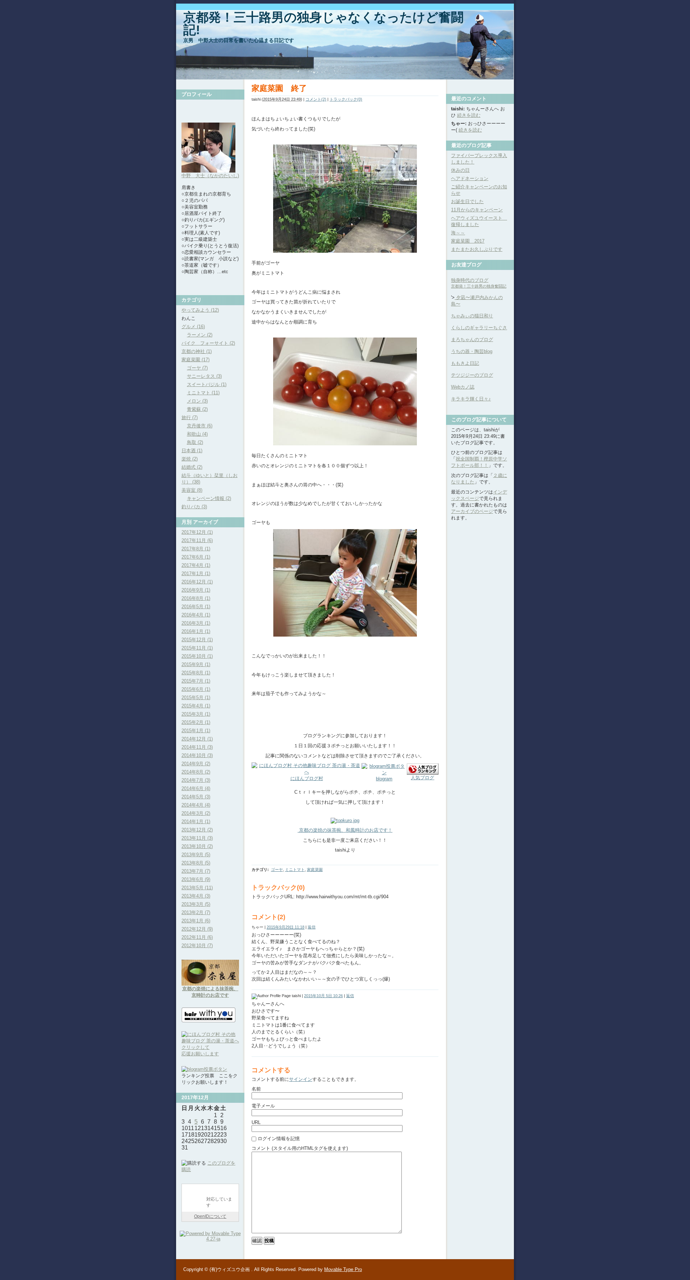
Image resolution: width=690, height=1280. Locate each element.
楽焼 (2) (189, 459)
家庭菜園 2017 (467, 241)
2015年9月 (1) (195, 664)
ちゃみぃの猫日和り (472, 315)
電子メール (263, 1106)
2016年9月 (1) (195, 590)
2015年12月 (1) (197, 639)
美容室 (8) (191, 490)
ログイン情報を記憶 (279, 1138)
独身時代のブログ (478, 282)
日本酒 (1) (191, 450)
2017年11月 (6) (197, 540)
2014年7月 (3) (195, 780)
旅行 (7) (189, 417)
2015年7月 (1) (195, 681)
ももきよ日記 (465, 363)
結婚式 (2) (191, 467)
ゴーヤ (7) (197, 368)
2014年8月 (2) (195, 772)
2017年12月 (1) (197, 532)
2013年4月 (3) (195, 896)
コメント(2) (315, 99)
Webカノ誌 (462, 387)
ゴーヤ (277, 869)
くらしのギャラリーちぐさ (479, 327)
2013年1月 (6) (195, 920)
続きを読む (468, 115)
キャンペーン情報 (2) (209, 498)
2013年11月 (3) (197, 838)
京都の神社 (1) (196, 351)
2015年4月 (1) (195, 705)
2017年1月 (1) (195, 573)
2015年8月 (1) (195, 672)
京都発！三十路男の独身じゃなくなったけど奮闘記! (323, 23)
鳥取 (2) (195, 442)
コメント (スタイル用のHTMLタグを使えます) (300, 1148)
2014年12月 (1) (197, 739)
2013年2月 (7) (195, 912)
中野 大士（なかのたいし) (210, 175)
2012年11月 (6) (197, 937)
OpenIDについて (210, 1216)
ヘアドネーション (469, 178)
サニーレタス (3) (204, 376)
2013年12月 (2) (197, 829)
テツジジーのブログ (472, 375)
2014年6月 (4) (195, 788)
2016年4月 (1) (195, 615)
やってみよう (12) (200, 310)
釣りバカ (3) (194, 506)
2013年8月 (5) (195, 863)
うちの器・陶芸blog (471, 351)
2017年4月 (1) (195, 565)
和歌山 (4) (197, 434)
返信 (312, 927)
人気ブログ (422, 777)
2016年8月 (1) (195, 598)
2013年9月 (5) (195, 854)
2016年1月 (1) (195, 631)
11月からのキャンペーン (477, 209)
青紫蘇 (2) (197, 409)
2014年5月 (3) (195, 796)
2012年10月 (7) (197, 945)
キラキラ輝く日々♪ (471, 399)
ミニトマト (295, 869)
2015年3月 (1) (195, 714)
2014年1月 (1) (195, 821)
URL (256, 1122)
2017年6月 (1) (195, 557)
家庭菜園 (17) (195, 359)
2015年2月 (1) (195, 722)
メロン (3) (197, 401)
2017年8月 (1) (195, 548)
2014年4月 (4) (195, 805)
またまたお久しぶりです (476, 249)
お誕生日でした (467, 201)
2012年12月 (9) (197, 929)
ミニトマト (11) (203, 392)
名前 (256, 1089)
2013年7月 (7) (195, 871)
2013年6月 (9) (195, 879)
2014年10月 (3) (197, 755)
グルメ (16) (193, 326)
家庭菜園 (315, 869)
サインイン (300, 1079)
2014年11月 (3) (197, 747)
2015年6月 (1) (195, 689)
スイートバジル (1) (206, 384)
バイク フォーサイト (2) (208, 343)
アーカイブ (205, 522)
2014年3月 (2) (195, 813)
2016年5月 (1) (195, 606)
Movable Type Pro (343, 1269)
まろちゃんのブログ (472, 339)
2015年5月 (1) (195, 697)
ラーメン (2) (199, 335)
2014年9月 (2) (195, 763)
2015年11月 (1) (197, 648)
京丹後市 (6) (199, 425)
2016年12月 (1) (197, 581)
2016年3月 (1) (195, 623)
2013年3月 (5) (195, 904)
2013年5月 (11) (197, 887)
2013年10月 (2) (197, 846)
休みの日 (460, 170)
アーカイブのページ (472, 511)
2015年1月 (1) (195, 730)
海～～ (458, 232)
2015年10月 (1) (197, 656)
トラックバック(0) (346, 99)
